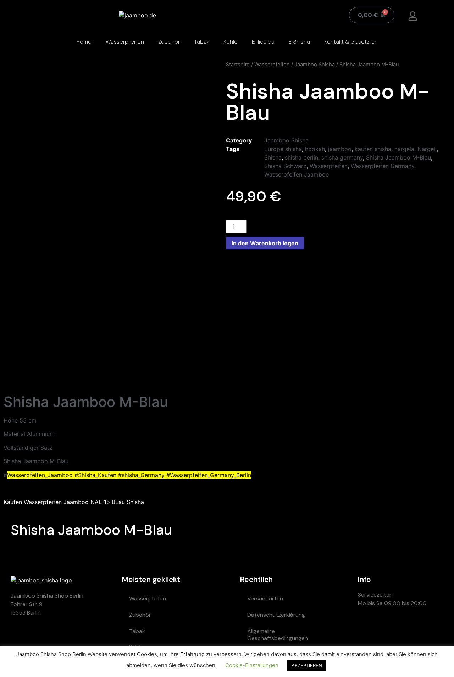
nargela (404, 148)
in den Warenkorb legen (265, 243)
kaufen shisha (373, 148)
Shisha (273, 157)
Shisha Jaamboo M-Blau (398, 157)
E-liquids (263, 41)
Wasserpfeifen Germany (382, 165)
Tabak (201, 41)
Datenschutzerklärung (276, 615)
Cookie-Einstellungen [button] (251, 665)
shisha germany (342, 157)
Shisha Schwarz (285, 165)
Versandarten (265, 598)
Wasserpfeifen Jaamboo (296, 174)
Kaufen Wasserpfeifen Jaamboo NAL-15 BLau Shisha (74, 501)
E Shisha (299, 41)
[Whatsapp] (367, 628)
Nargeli (427, 148)
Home (84, 41)
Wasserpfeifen (125, 41)
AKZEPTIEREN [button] (307, 665)
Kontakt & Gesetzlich (351, 41)
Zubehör (169, 41)
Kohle (230, 41)
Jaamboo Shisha (314, 64)
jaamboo (339, 148)
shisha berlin (301, 157)
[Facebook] (430, 628)
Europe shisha (283, 148)
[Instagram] (409, 628)
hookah (315, 148)
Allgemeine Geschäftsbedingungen (277, 634)
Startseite (238, 64)
